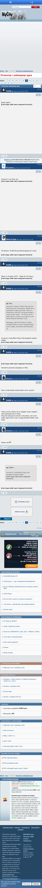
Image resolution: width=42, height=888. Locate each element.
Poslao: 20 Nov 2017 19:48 (20, 91)
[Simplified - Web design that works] (30, 856)
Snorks (9, 379)
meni (10, 2)
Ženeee (5, 647)
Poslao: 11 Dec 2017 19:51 (20, 453)
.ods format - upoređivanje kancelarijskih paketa (18, 604)
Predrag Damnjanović (12, 878)
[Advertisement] (21, 46)
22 (37, 80)
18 (23, 80)
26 (12, 83)
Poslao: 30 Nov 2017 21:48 (26, 239)
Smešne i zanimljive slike (11, 686)
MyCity (2, 71)
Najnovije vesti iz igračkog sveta (14, 667)
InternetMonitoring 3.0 (10, 576)
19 (26, 80)
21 (33, 80)
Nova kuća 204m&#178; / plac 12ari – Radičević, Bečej (21, 631)
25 (8, 83)
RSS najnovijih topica (10, 758)
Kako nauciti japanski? (10, 642)
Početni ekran (7, 609)
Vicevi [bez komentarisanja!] (12, 637)
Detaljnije (15, 787)
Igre (7, 71)
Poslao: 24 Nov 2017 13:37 (23, 168)
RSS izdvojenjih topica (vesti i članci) (15, 768)
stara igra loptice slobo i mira (12, 746)
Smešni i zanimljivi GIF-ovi (12, 697)
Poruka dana (7, 691)
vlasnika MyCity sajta (8, 874)
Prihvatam (26, 884)
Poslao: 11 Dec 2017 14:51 (20, 400)
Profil (5, 156)
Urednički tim (26, 827)
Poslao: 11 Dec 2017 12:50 (21, 379)
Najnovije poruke (8, 827)
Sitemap (17, 827)
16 (16, 80)
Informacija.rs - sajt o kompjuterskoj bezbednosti (19, 581)
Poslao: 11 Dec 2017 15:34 (21, 431)
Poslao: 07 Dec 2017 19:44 (20, 352)
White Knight (11, 239)
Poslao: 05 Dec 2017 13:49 (20, 288)
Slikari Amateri (8, 653)
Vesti (32, 834)
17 (19, 80)
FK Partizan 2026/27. (10, 621)
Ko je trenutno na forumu (10, 779)
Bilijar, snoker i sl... (9, 736)
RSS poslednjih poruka (10, 763)
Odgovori (7, 519)
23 (1, 83)
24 (5, 83)
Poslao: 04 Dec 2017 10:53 (20, 265)
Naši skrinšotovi (8, 730)
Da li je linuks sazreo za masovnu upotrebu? (17, 599)
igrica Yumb (7, 741)
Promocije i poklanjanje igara (24, 71)
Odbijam (36, 884)
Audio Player (7, 594)
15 (12, 80)
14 (9, 80)
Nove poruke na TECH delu (10, 572)
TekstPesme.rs (27, 840)
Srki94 (8, 91)
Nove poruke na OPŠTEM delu (11, 617)
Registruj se (8, 160)
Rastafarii (10, 168)
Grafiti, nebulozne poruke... (12, 626)
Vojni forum (26, 836)
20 (30, 80)
